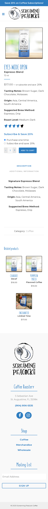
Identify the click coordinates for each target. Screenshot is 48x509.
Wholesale (24, 450)
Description (24, 166)
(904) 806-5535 (24, 405)
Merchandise (24, 445)
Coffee (30, 231)
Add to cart (28, 150)
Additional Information (24, 171)
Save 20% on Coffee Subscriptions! (24, 3)
